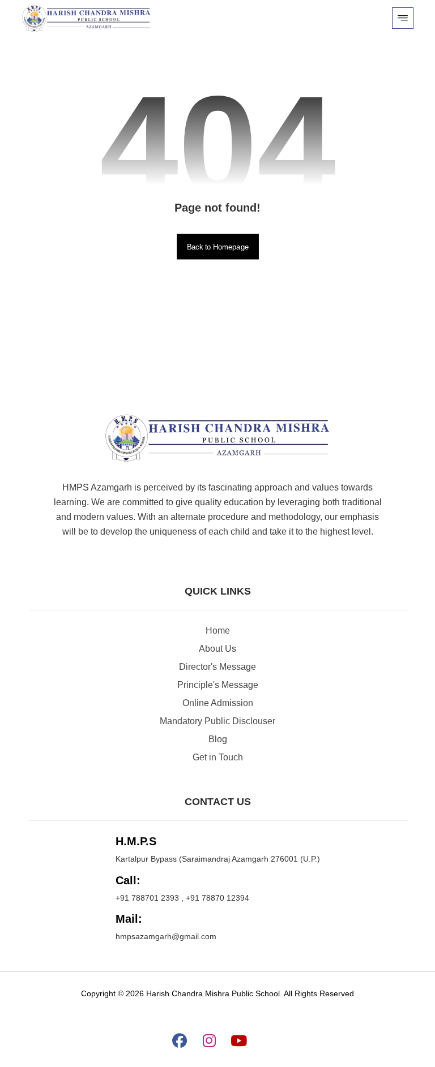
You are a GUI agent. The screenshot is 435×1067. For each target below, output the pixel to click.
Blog (217, 739)
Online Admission (217, 703)
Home (218, 630)
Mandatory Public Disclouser (217, 721)
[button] (402, 18)
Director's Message (217, 667)
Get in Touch (218, 757)
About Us (217, 648)
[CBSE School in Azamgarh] (86, 19)
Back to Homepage (218, 247)
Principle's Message (217, 685)
